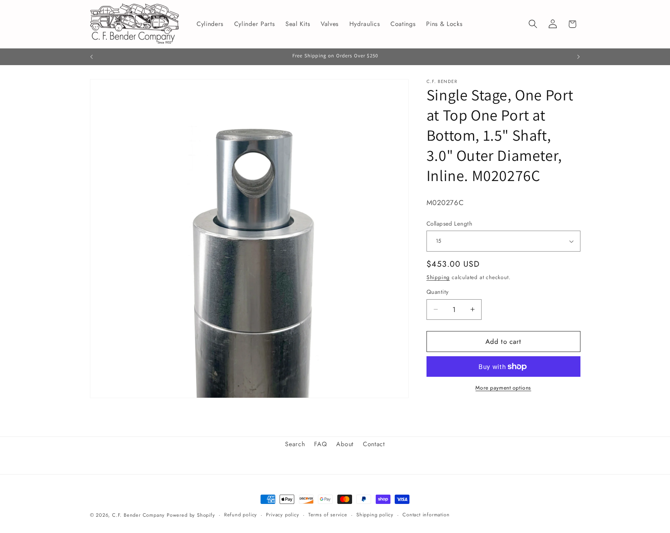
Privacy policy (282, 514)
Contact (374, 444)
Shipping (438, 277)
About (344, 444)
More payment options (503, 388)
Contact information (425, 514)
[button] (533, 24)
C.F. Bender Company (138, 515)
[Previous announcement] (91, 57)
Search (295, 444)
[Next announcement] (578, 57)
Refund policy (240, 514)
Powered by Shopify (191, 515)
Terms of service (327, 514)
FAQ (320, 444)
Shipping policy (375, 514)
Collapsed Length (449, 224)
